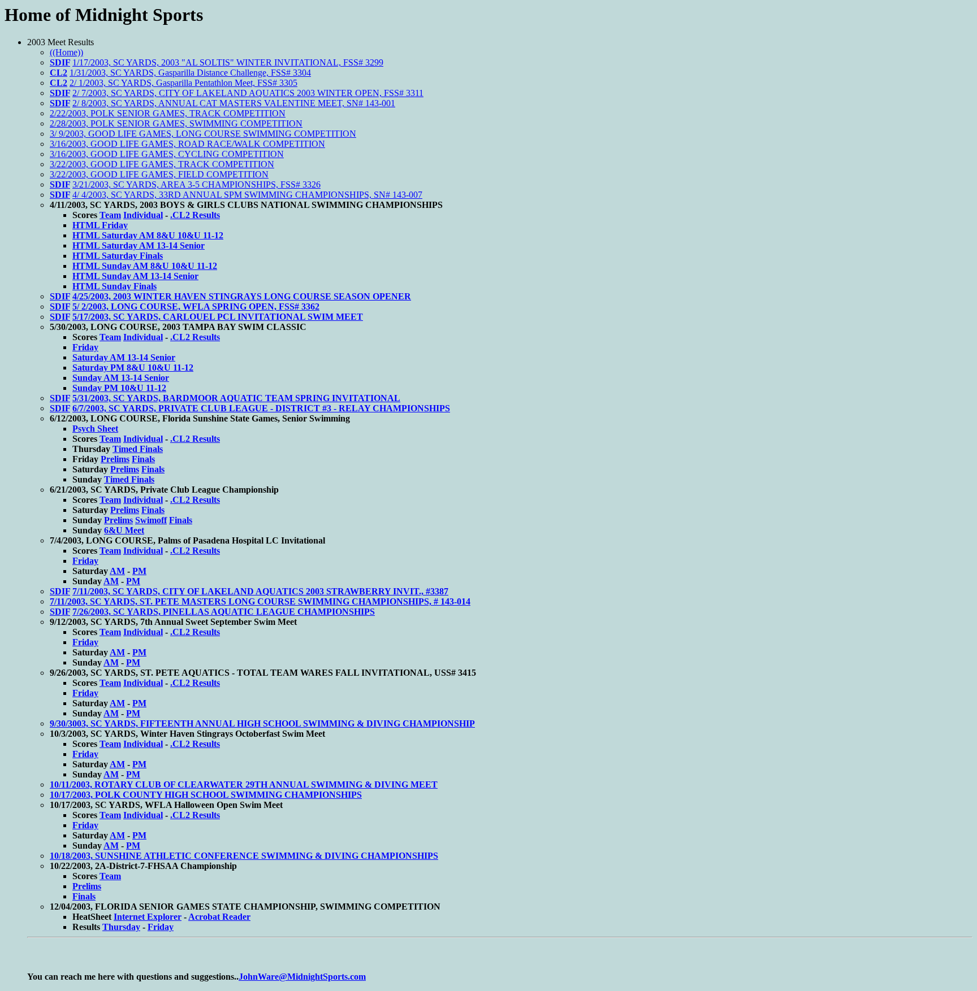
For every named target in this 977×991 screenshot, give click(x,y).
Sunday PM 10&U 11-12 (119, 388)
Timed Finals (138, 449)
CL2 (58, 72)
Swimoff (151, 520)
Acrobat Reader (219, 917)
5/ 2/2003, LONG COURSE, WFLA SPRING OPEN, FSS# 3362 (195, 306)
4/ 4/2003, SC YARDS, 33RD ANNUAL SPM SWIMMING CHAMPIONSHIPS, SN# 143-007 (247, 194)
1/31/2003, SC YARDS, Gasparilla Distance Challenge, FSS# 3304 (190, 72)
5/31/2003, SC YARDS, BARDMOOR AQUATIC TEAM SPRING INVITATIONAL (236, 398)
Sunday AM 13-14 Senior (120, 378)
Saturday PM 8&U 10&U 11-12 (132, 367)
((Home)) (66, 52)
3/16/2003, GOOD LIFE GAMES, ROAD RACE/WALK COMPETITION (187, 144)
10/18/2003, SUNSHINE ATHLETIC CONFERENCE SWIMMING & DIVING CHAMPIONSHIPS (244, 855)
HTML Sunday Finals (114, 286)
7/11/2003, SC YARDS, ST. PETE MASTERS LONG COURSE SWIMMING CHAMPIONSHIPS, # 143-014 (260, 601)
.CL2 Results (195, 215)
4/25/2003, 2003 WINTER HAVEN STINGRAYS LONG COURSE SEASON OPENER (241, 296)
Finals (143, 459)
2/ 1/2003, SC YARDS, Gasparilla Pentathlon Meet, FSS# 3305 (183, 83)
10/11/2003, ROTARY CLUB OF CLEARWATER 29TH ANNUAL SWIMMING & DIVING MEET (244, 784)
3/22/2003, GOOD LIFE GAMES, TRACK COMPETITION (162, 164)
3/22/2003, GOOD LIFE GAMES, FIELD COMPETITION (159, 174)
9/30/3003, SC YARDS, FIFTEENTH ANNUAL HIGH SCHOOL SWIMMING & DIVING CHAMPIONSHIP (262, 723)
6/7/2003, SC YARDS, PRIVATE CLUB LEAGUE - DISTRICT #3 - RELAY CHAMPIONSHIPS (261, 408)
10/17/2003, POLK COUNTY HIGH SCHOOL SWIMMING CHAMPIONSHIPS (206, 794)
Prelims (115, 459)
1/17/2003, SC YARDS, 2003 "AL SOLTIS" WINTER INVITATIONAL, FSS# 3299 (227, 62)
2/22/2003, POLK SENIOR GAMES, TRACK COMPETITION (168, 113)
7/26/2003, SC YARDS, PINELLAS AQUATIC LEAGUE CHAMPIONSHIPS (223, 611)
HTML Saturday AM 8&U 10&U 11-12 (147, 235)
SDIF (60, 62)
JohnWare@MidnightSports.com (302, 976)
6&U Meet (124, 530)
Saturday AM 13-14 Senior (123, 357)
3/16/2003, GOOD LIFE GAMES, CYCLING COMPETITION (167, 154)
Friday (85, 347)
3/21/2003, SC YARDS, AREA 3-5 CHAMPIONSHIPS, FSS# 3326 (196, 184)
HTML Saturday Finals (117, 255)
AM (117, 571)
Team (110, 215)
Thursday (121, 927)
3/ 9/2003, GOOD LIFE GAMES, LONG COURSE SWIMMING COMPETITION (203, 133)
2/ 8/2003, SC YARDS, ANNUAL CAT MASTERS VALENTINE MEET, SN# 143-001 (233, 103)
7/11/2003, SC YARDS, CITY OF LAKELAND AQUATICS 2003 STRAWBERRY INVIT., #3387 (260, 591)
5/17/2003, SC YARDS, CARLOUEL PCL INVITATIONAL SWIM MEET (217, 316)
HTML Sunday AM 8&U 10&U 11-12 (144, 266)
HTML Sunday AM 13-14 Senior (135, 276)
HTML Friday (100, 225)
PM (139, 571)
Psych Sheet (95, 428)
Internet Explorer (147, 917)
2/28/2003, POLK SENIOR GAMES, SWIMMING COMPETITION (176, 123)
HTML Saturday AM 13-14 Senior (138, 245)
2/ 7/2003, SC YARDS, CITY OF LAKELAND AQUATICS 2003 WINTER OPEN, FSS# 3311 (247, 93)
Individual (143, 215)
